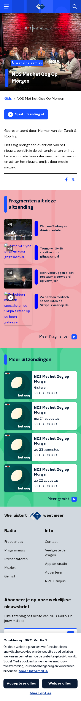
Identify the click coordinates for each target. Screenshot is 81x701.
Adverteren (54, 572)
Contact (51, 541)
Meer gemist (58, 499)
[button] (6, 7)
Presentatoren (16, 559)
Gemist (9, 576)
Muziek (10, 567)
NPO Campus (55, 581)
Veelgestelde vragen (55, 553)
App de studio (56, 564)
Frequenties (13, 541)
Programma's (14, 550)
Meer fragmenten (54, 336)
